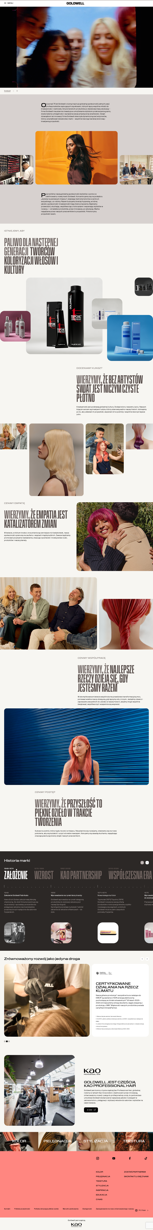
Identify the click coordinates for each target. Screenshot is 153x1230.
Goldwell (7, 91)
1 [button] (5, 1041)
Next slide (147, 959)
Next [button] (147, 862)
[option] (76, 47)
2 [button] (7, 1041)
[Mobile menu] (5, 3)
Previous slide (142, 959)
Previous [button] (142, 862)
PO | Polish (142, 1210)
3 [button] (9, 1041)
